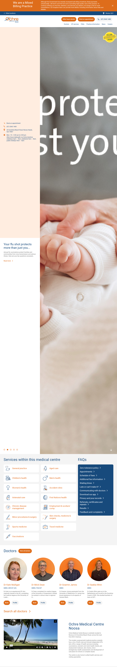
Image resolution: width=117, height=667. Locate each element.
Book (7, 603)
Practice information (93, 24)
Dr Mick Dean (38, 585)
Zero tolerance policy (89, 468)
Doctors (66, 24)
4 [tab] (14, 450)
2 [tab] (7, 450)
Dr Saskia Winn (94, 585)
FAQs (82, 24)
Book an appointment (86, 19)
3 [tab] (11, 450)
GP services (75, 24)
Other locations (10, 13)
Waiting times (86, 483)
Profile (15, 603)
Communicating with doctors (92, 490)
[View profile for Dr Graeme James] (71, 570)
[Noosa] (11, 18)
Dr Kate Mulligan (12, 585)
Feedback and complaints (91, 512)
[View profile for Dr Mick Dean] (43, 570)
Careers (110, 24)
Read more (7, 261)
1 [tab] (4, 450)
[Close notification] (112, 5)
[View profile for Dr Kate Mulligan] (15, 570)
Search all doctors (15, 611)
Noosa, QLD (108, 13)
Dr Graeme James (68, 585)
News (103, 24)
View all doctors (25, 551)
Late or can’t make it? (89, 487)
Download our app (88, 494)
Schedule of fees (87, 475)
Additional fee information (91, 479)
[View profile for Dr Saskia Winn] (99, 570)
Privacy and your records (91, 498)
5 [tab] (17, 450)
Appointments (86, 472)
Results (83, 508)
